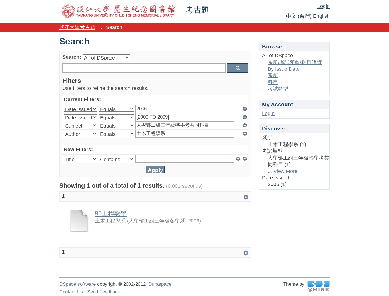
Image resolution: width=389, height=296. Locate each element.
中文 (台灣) (299, 16)
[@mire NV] (318, 286)
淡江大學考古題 (77, 27)
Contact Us (71, 292)
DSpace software (77, 284)
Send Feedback (103, 292)
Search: (71, 57)
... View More (283, 171)
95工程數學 (111, 213)
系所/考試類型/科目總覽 (295, 62)
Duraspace (159, 284)
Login (323, 6)
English (321, 16)
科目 (273, 82)
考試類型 (278, 89)
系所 (273, 75)
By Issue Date (284, 69)
